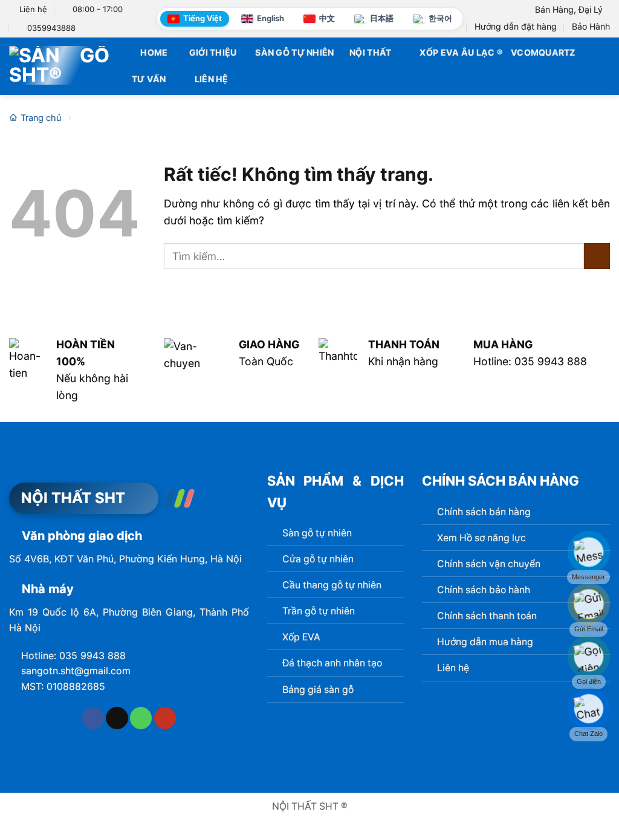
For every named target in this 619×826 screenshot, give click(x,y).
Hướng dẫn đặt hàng (516, 26)
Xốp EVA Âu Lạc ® (461, 52)
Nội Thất (370, 52)
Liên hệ (211, 79)
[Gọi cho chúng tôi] (141, 718)
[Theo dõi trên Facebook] (93, 718)
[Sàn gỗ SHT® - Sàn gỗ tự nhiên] (59, 65)
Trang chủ (41, 117)
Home (153, 52)
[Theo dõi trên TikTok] (117, 718)
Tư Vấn (149, 79)
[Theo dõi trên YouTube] (165, 718)
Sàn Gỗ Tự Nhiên (294, 52)
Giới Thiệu (213, 52)
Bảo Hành (591, 26)
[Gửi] (597, 256)
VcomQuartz (543, 52)
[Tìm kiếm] (605, 66)
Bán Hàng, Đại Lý (569, 9)
